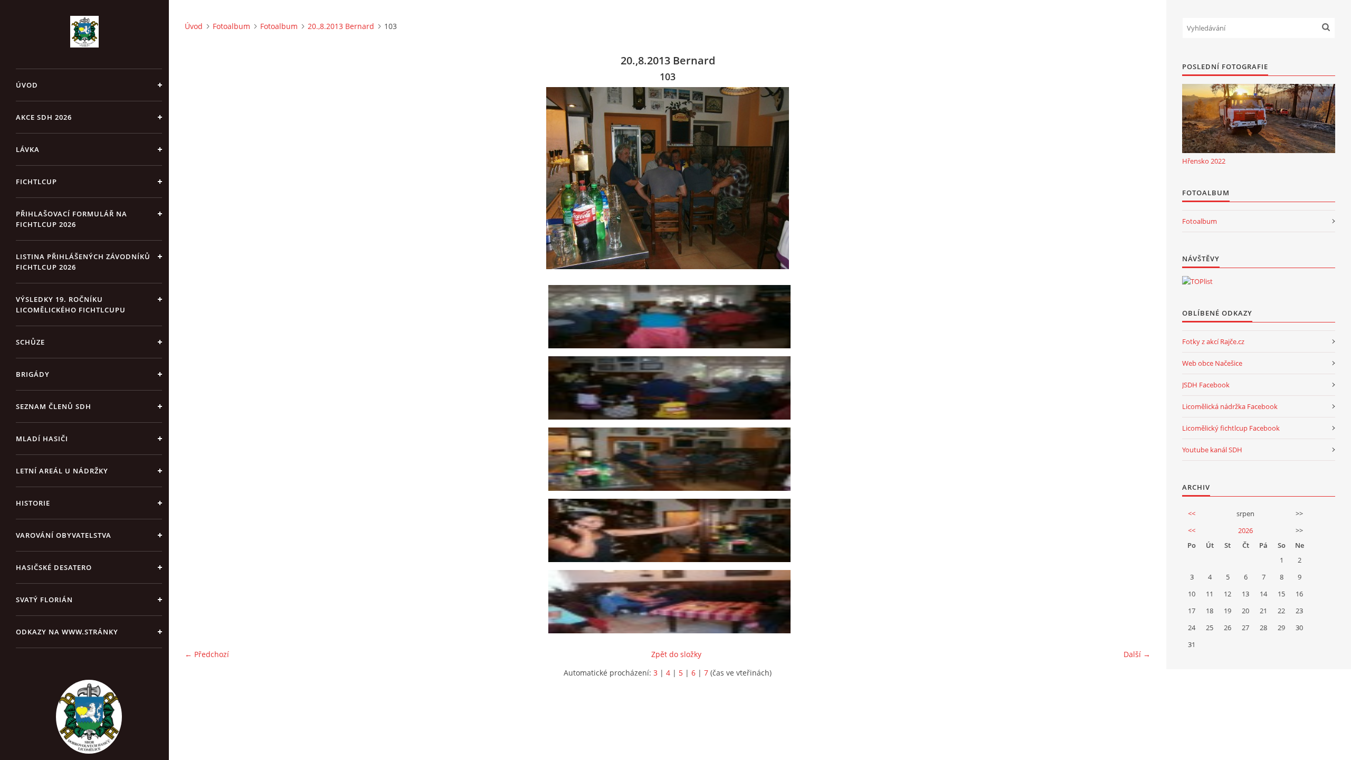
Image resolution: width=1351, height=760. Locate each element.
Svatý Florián (44, 599)
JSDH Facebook (1206, 385)
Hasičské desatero (54, 567)
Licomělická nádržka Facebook (1230, 406)
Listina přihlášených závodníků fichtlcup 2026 (83, 262)
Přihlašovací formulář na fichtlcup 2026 (71, 219)
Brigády (33, 374)
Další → (1137, 654)
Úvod (27, 85)
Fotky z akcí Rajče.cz (1213, 341)
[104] (671, 530)
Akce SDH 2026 (44, 117)
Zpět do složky (676, 654)
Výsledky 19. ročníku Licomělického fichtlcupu (71, 304)
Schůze (30, 342)
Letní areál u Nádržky (62, 471)
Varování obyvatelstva (63, 535)
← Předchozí (207, 654)
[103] (671, 459)
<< (1191, 513)
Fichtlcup (36, 181)
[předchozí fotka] (202, 178)
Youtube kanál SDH (1212, 449)
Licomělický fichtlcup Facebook (1231, 428)
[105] (671, 601)
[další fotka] (1133, 178)
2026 (1245, 530)
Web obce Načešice (1212, 363)
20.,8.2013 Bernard (341, 26)
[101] (671, 316)
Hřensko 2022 (1203, 161)
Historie (33, 503)
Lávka (28, 149)
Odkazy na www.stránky (67, 631)
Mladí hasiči (42, 438)
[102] (671, 388)
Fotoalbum (231, 26)
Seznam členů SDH (53, 406)
